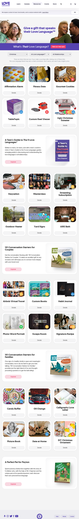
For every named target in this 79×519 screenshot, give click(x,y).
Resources (37, 4)
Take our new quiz (58, 47)
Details (14, 93)
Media (64, 516)
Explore (13, 162)
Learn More (45, 12)
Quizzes (27, 4)
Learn (18, 4)
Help (57, 516)
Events (47, 4)
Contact (72, 516)
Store (55, 4)
